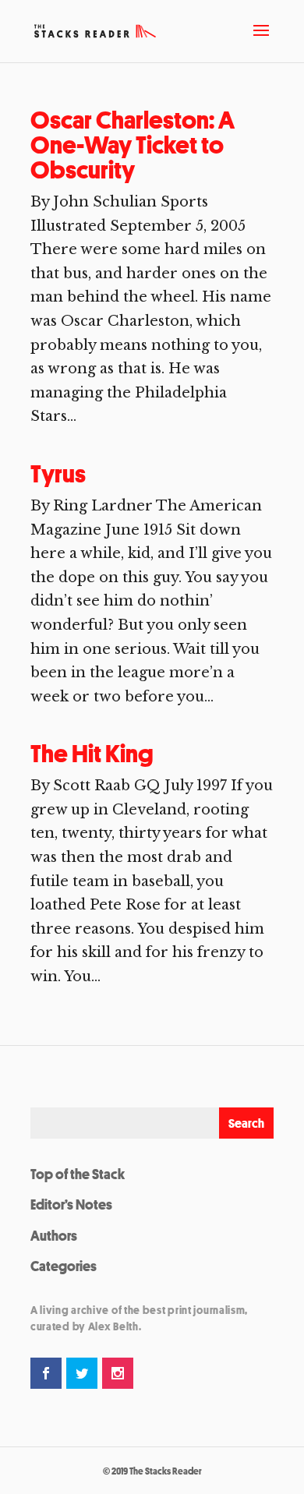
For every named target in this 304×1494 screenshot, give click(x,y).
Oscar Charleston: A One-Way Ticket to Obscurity (132, 144)
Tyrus (58, 473)
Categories (63, 1265)
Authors (53, 1235)
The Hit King (92, 753)
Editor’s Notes (71, 1204)
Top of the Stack (77, 1173)
